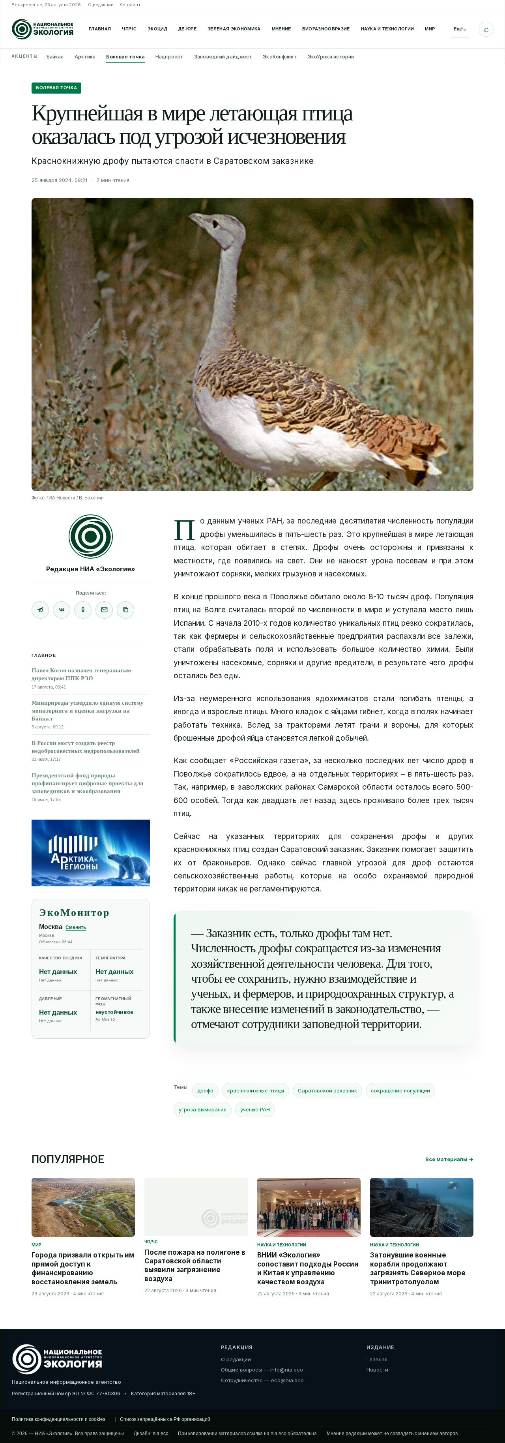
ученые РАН (255, 1109)
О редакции (101, 5)
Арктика (85, 57)
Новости (377, 1369)
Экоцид (157, 28)
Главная (100, 28)
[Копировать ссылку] (125, 610)
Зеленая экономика (234, 28)
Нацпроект (169, 57)
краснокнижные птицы (255, 1090)
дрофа (205, 1090)
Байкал (55, 57)
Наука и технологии (387, 28)
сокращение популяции (400, 1090)
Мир (430, 28)
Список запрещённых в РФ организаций (165, 1419)
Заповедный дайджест (223, 57)
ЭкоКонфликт (280, 57)
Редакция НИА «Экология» (90, 569)
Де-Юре (187, 28)
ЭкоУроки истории (331, 57)
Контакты (130, 5)
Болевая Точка (56, 87)
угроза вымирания (202, 1109)
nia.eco (160, 1433)
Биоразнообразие (326, 28)
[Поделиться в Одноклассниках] (83, 610)
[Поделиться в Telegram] (40, 610)
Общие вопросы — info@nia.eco (262, 1369)
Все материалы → (449, 1159)
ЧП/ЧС (129, 28)
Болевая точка (125, 57)
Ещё (460, 28)
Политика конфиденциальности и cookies (58, 1419)
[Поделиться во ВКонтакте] (61, 610)
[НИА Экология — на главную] (42, 29)
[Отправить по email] (104, 610)
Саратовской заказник (327, 1090)
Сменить (75, 927)
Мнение (281, 28)
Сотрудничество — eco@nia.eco (262, 1380)
